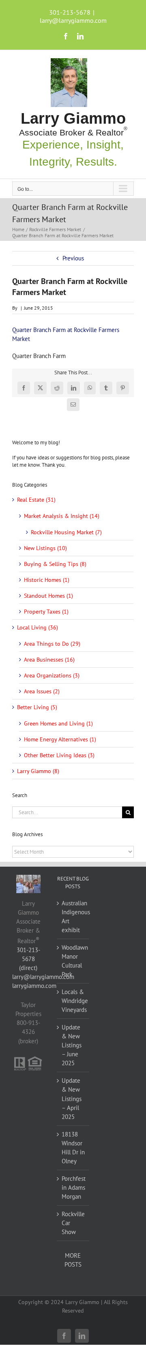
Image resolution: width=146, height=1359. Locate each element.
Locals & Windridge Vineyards (73, 1001)
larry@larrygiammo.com (73, 20)
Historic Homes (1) (46, 579)
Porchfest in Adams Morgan (73, 1187)
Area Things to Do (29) (52, 643)
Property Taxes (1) (46, 611)
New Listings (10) (45, 548)
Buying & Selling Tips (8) (55, 564)
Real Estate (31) (36, 499)
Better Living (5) (37, 707)
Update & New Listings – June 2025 (72, 1045)
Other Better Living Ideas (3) (59, 755)
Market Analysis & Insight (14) (61, 516)
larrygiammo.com (34, 986)
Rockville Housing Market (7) (66, 532)
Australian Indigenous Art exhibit (73, 916)
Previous (73, 258)
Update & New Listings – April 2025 (72, 1098)
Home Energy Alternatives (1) (60, 739)
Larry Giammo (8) (38, 771)
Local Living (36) (37, 627)
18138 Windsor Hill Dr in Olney (73, 1147)
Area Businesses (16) (49, 659)
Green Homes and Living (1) (58, 723)
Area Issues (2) (42, 691)
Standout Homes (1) (48, 595)
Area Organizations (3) (51, 675)
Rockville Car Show (73, 1223)
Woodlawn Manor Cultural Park (73, 961)
